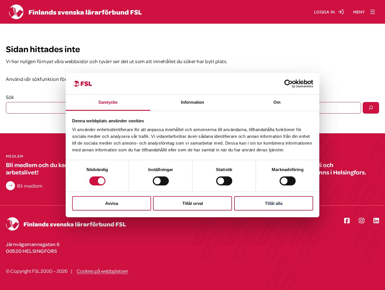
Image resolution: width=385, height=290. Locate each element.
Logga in (324, 12)
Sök (10, 97)
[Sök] (371, 107)
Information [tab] (192, 102)
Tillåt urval (192, 203)
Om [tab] (276, 102)
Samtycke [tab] (108, 102)
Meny (359, 12)
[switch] (161, 180)
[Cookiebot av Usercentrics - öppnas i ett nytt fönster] (288, 83)
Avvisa (111, 203)
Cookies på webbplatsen (102, 271)
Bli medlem (29, 186)
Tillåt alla (273, 203)
